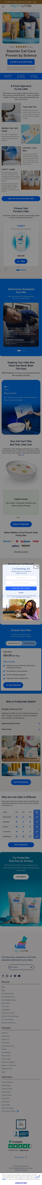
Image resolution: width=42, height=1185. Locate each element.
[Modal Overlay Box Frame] (21, 592)
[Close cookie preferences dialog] (39, 1176)
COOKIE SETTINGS (21, 1183)
